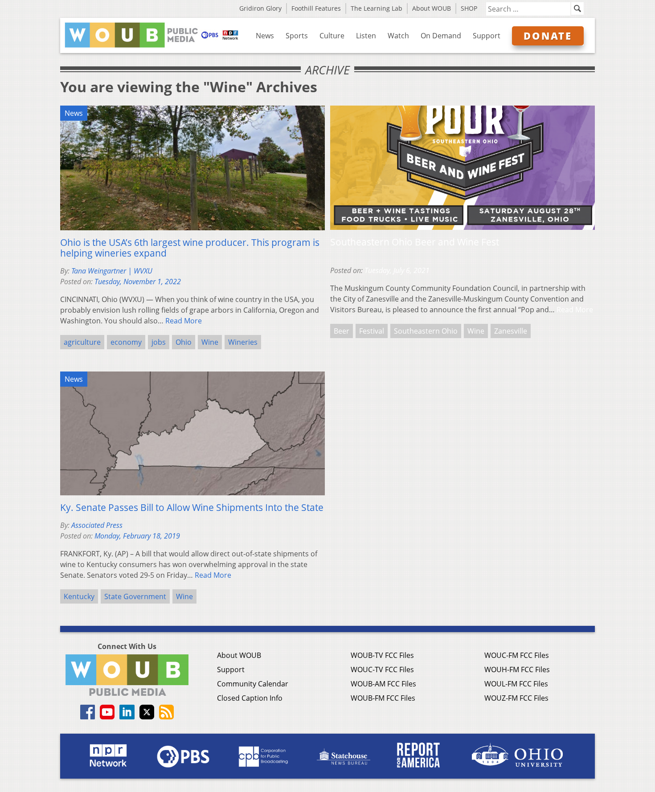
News (265, 36)
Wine (209, 342)
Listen (366, 36)
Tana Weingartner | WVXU (111, 271)
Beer (341, 331)
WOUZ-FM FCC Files (516, 698)
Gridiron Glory (260, 8)
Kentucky (79, 596)
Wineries (243, 342)
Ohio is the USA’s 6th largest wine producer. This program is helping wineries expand (189, 247)
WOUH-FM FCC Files (517, 669)
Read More (183, 321)
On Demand (441, 36)
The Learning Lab (376, 8)
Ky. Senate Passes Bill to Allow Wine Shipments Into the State (191, 507)
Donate (548, 35)
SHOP (469, 8)
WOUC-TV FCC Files (382, 669)
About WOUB (431, 8)
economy (126, 342)
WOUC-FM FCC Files (516, 655)
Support (486, 36)
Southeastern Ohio (426, 331)
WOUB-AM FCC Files (383, 684)
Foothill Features (316, 8)
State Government (135, 596)
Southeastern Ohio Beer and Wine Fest (414, 242)
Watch (398, 36)
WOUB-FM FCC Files (383, 698)
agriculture (82, 342)
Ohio (184, 342)
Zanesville (510, 331)
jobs (158, 342)
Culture (331, 36)
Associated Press (97, 525)
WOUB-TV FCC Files (382, 655)
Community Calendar (252, 684)
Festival (371, 331)
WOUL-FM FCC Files (516, 684)
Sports (297, 36)
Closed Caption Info (249, 698)
